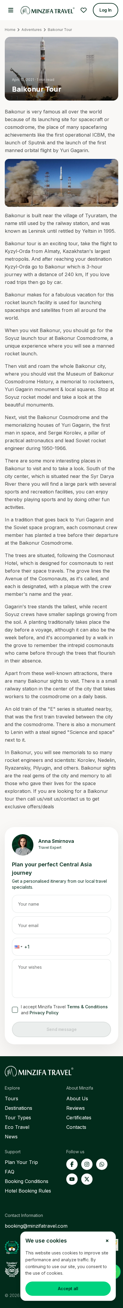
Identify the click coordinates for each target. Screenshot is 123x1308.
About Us (77, 1098)
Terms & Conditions (87, 1006)
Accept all (68, 1288)
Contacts (76, 1127)
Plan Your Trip (21, 1162)
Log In (105, 9)
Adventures (31, 29)
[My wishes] (83, 10)
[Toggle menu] (11, 10)
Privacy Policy (44, 1012)
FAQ (9, 1172)
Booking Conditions (26, 1181)
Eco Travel (17, 1127)
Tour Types (18, 1118)
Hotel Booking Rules (28, 1191)
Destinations (18, 1108)
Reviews (75, 1108)
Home (10, 29)
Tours (11, 1098)
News (11, 1137)
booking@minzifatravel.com (36, 1226)
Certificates (78, 1118)
